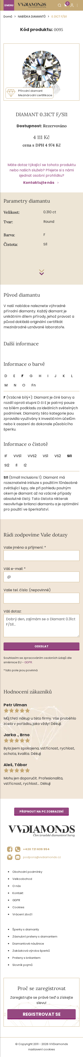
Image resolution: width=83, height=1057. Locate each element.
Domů (8, 16)
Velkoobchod (22, 879)
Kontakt (17, 893)
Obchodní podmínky (27, 872)
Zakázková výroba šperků (31, 951)
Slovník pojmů (22, 965)
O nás (16, 886)
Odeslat (41, 646)
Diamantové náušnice (28, 944)
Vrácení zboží (22, 914)
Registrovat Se (41, 1014)
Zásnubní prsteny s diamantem (34, 936)
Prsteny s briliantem (26, 958)
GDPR (28, 662)
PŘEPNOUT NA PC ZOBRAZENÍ (41, 811)
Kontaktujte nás (38, 182)
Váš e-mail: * (15, 568)
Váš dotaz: (12, 611)
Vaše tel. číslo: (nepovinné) (27, 590)
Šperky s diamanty (25, 929)
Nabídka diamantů (32, 16)
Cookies (18, 907)
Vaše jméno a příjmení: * (25, 547)
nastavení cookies (41, 1049)
